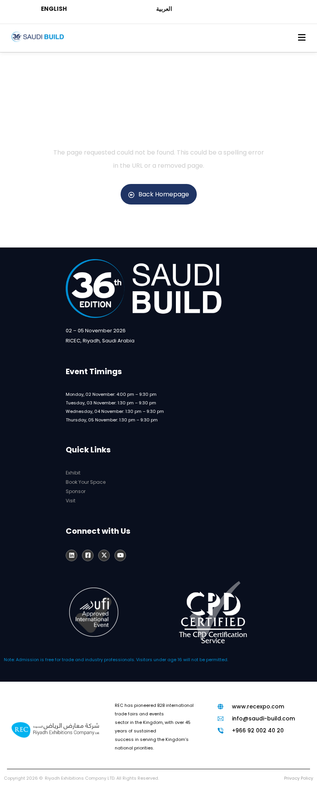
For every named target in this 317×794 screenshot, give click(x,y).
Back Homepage (163, 194)
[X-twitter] (104, 555)
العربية (164, 9)
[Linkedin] (71, 555)
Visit (70, 500)
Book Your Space (86, 482)
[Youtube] (120, 555)
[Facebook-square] (88, 555)
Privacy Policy (298, 778)
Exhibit (73, 472)
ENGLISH (54, 9)
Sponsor (75, 491)
